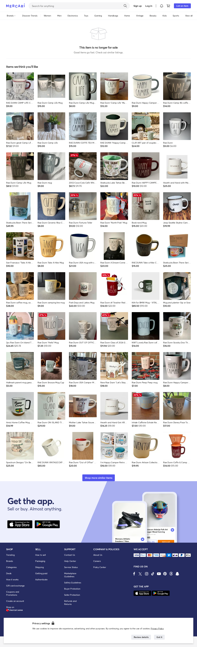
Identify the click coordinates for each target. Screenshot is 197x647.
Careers (97, 561)
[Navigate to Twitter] (140, 574)
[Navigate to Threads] (171, 574)
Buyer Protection (72, 588)
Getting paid (41, 573)
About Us (97, 554)
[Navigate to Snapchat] (177, 574)
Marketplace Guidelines (70, 575)
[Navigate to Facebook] (134, 574)
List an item (182, 5)
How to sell (40, 554)
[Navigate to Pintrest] (165, 574)
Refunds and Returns (70, 603)
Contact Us (69, 554)
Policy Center (99, 567)
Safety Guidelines (72, 582)
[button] (162, 6)
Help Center (70, 561)
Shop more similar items (98, 477)
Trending (10, 554)
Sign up (137, 5)
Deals (8, 573)
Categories (11, 567)
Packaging (40, 561)
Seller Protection (72, 594)
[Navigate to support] (136, 555)
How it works (12, 579)
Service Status (71, 567)
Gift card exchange (15, 585)
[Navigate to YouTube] (159, 574)
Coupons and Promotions (12, 593)
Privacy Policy (157, 628)
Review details (141, 637)
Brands (9, 561)
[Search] (125, 6)
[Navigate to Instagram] (146, 574)
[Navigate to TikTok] (153, 574)
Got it (159, 637)
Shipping (39, 567)
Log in (148, 5)
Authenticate (41, 579)
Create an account (15, 601)
